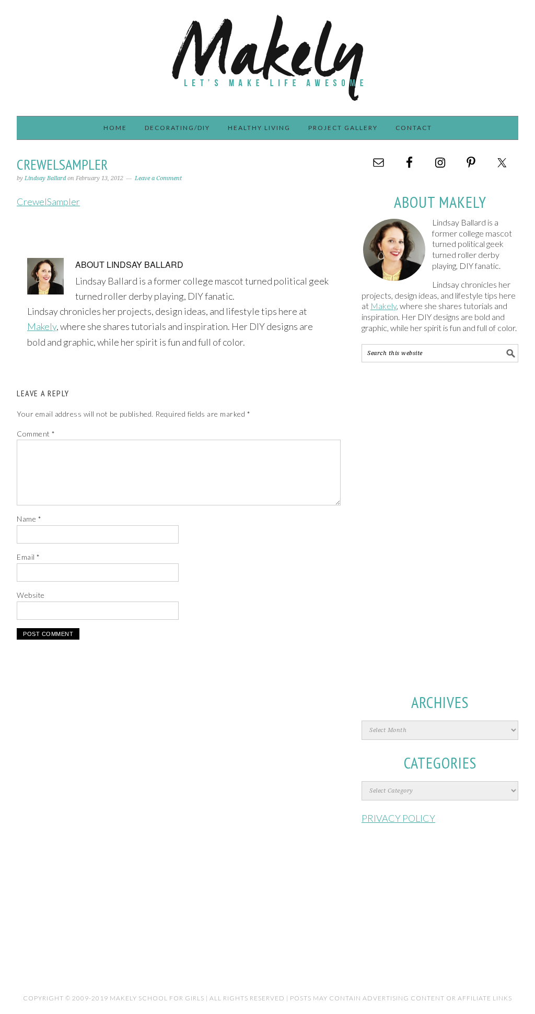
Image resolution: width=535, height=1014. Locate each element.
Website (31, 595)
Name (29, 518)
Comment (36, 433)
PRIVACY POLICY (398, 818)
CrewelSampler (48, 201)
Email (28, 556)
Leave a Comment (158, 178)
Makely (267, 53)
